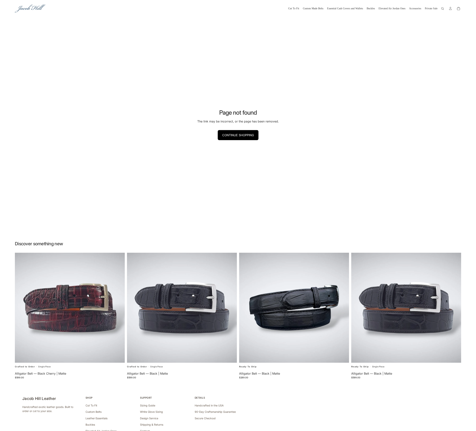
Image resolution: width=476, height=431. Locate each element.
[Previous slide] (132, 308)
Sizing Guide (147, 405)
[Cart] (458, 8)
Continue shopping (238, 135)
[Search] (442, 8)
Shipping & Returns (151, 424)
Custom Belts (94, 411)
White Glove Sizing (151, 411)
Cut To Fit (91, 405)
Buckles (90, 424)
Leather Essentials (96, 418)
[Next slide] (231, 308)
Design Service (149, 418)
